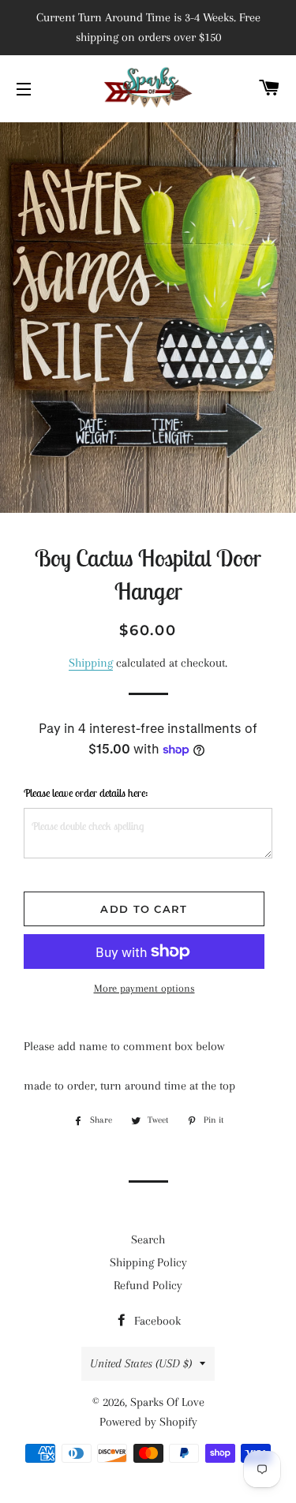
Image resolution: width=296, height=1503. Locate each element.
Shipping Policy (148, 1262)
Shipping (91, 663)
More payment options (144, 988)
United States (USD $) (141, 1363)
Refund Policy (148, 1285)
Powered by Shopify (148, 1422)
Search (148, 1239)
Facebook (156, 1321)
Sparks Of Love (167, 1402)
